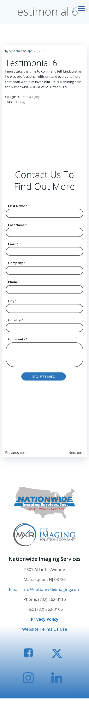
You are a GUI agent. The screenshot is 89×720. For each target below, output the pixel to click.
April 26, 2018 (36, 51)
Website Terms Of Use (44, 629)
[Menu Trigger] (81, 7)
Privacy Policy (44, 619)
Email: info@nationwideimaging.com (44, 589)
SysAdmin (15, 51)
